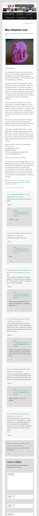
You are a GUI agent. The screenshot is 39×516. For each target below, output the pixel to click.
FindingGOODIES (9, 17)
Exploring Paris (21, 182)
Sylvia (28, 182)
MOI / (31, 17)
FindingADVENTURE (22, 17)
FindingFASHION (9, 14)
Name (11, 496)
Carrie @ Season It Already (14, 270)
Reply (10, 204)
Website (10, 514)
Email (11, 505)
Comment (10, 474)
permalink (14, 184)
